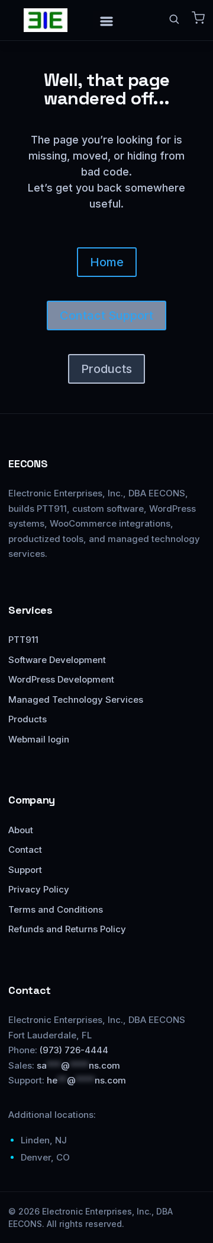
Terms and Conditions (55, 909)
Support (25, 869)
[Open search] (174, 19)
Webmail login (38, 739)
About (20, 830)
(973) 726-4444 (74, 1050)
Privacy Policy (38, 889)
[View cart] (198, 17)
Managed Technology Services (75, 699)
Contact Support (106, 315)
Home (107, 262)
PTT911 (23, 639)
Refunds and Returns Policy (67, 929)
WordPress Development (61, 679)
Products (106, 369)
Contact (25, 849)
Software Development (57, 659)
